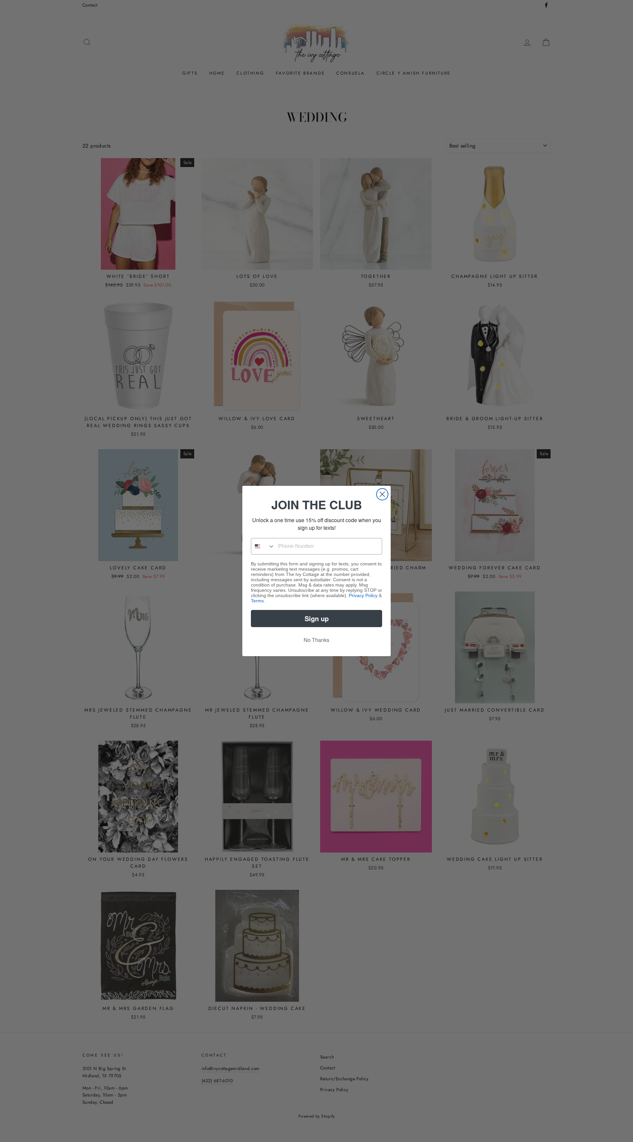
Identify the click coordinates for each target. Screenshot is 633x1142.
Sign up (317, 618)
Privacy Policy (363, 595)
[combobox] (263, 546)
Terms (257, 600)
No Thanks (316, 640)
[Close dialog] (382, 494)
